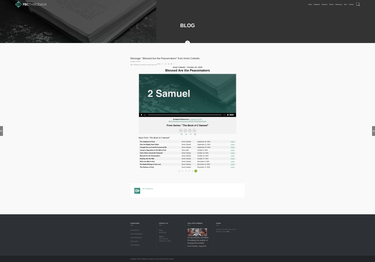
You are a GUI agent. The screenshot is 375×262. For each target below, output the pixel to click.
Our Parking (135, 245)
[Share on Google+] (174, 64)
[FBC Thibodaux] (31, 4)
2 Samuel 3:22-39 (196, 119)
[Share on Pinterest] (168, 64)
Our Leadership (136, 234)
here (228, 231)
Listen (233, 141)
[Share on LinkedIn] (171, 64)
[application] (187, 115)
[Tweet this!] (165, 64)
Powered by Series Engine (229, 176)
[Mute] (228, 115)
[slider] (185, 114)
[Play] (142, 115)
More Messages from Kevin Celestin (181, 121)
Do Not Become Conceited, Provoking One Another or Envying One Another (198, 240)
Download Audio (200, 121)
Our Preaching (136, 237)
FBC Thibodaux (147, 189)
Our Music (134, 241)
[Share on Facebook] (162, 64)
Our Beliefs (134, 230)
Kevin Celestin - (197, 246)
